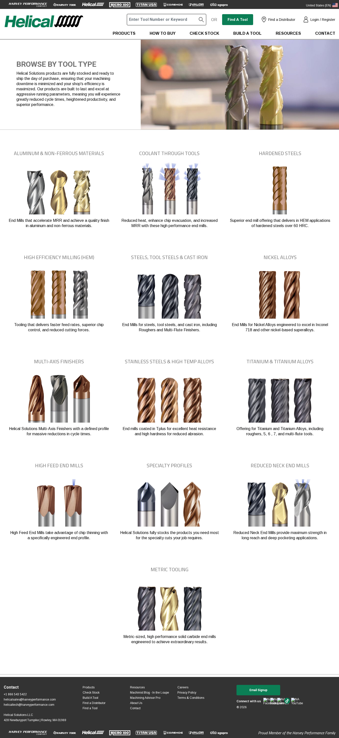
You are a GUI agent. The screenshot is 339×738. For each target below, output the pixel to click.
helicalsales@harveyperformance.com (30, 699)
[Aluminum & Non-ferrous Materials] (59, 189)
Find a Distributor (281, 20)
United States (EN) (318, 5)
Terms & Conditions (190, 698)
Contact (325, 33)
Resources (288, 33)
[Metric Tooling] (169, 605)
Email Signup (258, 690)
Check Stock (204, 33)
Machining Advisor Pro (145, 698)
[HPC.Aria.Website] (28, 4)
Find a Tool (238, 19)
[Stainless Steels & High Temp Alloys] (169, 397)
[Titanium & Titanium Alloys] (280, 397)
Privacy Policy (186, 692)
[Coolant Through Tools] (169, 189)
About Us (136, 703)
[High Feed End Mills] (59, 501)
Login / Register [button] (322, 20)
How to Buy (162, 33)
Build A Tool (90, 698)
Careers (182, 687)
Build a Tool (247, 33)
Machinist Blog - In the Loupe (149, 692)
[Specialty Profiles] (169, 501)
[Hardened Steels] (280, 189)
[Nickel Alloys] (280, 293)
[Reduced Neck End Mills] (280, 501)
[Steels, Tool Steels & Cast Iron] (169, 293)
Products (124, 33)
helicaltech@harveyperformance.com (29, 704)
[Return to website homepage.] (43, 26)
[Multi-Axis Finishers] (59, 397)
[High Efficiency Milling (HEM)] (59, 293)
